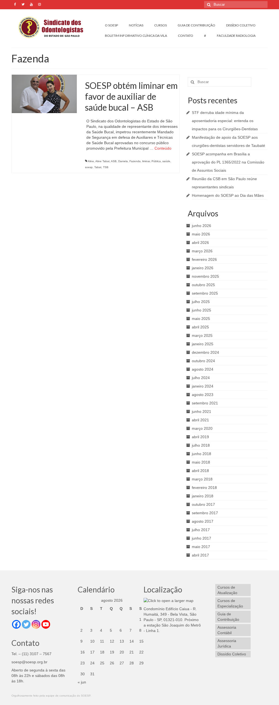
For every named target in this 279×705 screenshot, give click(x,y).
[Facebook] (16, 624)
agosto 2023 (202, 394)
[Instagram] (36, 624)
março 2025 (202, 335)
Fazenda (135, 161)
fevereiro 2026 (204, 259)
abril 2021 (200, 420)
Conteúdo (162, 148)
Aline (91, 161)
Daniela (123, 161)
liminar (146, 161)
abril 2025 (200, 327)
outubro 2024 (203, 361)
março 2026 (202, 251)
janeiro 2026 (202, 268)
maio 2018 (201, 462)
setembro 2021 (205, 403)
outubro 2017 (203, 504)
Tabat (97, 167)
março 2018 (202, 479)
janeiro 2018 (202, 496)
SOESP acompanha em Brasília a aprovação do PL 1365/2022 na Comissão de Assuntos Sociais (228, 162)
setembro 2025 (205, 293)
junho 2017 (201, 538)
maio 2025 (201, 318)
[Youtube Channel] (45, 624)
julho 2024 (201, 378)
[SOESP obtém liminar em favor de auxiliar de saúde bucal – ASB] (44, 93)
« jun (82, 682)
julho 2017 (201, 530)
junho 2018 (201, 454)
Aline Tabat (102, 161)
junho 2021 (201, 411)
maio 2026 (201, 234)
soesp (89, 167)
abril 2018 (200, 470)
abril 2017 (200, 555)
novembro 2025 (205, 276)
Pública (156, 161)
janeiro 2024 (202, 386)
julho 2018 (201, 445)
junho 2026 (201, 225)
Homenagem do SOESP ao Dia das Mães (228, 195)
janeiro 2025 (202, 344)
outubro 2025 (203, 285)
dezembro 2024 (205, 352)
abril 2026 (200, 242)
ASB (114, 161)
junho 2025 (201, 310)
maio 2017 (201, 546)
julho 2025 (201, 301)
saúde (166, 161)
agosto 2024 (202, 369)
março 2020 (202, 428)
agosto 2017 (202, 521)
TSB (105, 167)
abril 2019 (200, 437)
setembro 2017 (205, 513)
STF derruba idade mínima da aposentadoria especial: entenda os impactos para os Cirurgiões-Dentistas (225, 120)
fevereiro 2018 (204, 487)
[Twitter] (26, 624)
